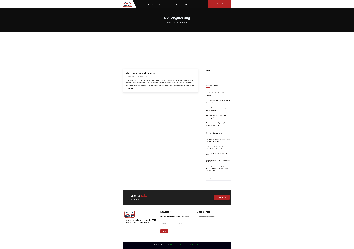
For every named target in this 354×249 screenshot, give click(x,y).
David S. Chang (143, 76)
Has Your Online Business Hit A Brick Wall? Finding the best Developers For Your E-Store (218, 168)
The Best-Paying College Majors (141, 73)
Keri (207, 167)
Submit (164, 231)
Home (169, 22)
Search (209, 70)
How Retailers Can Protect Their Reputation (215, 94)
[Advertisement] (177, 46)
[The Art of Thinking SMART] (127, 4)
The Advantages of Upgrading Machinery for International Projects (218, 124)
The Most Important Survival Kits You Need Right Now (217, 116)
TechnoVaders (196, 244)
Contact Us (221, 4)
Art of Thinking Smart (176, 244)
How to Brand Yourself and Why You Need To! (218, 140)
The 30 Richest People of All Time (217, 147)
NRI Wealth (209, 153)
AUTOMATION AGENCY (213, 146)
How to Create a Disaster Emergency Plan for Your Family (217, 109)
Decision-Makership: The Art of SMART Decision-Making (218, 102)
